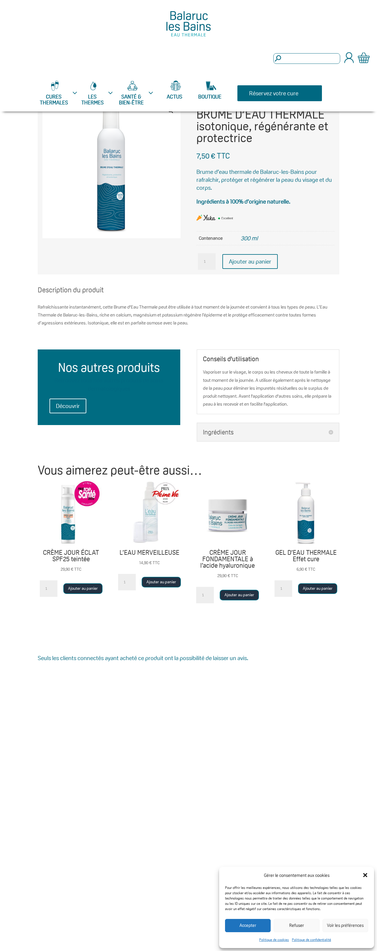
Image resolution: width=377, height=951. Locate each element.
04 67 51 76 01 (73, 791)
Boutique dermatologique (217, 807)
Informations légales (155, 833)
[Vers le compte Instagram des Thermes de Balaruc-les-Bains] (307, 730)
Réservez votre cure (273, 93)
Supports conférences (145, 802)
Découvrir (68, 406)
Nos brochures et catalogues (151, 779)
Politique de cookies (274, 939)
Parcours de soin (150, 819)
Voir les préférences (345, 925)
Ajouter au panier (250, 261)
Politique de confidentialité (311, 939)
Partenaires (211, 754)
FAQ (135, 726)
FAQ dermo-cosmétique (145, 744)
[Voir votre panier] (364, 59)
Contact (207, 726)
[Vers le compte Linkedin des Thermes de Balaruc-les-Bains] (332, 730)
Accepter (247, 925)
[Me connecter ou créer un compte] (349, 61)
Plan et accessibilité (221, 740)
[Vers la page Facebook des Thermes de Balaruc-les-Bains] (320, 730)
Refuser (296, 925)
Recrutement (146, 847)
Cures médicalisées (220, 768)
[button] (365, 875)
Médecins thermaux (154, 762)
